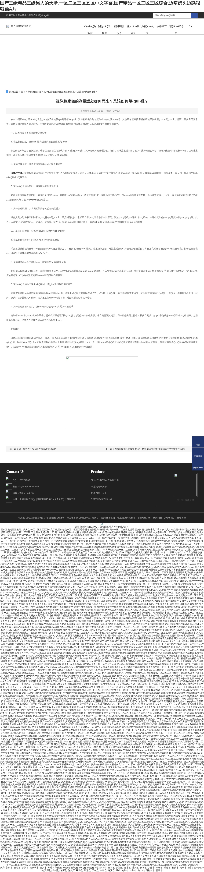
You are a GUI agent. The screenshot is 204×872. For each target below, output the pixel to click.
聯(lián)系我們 (176, 30)
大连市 (151, 867)
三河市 (43, 867)
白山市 (141, 870)
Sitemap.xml (144, 517)
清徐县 (167, 867)
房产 (2, 867)
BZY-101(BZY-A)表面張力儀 (105, 480)
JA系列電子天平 (99, 493)
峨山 (118, 870)
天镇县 (95, 870)
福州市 (175, 867)
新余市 (9, 867)
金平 (196, 867)
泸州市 (25, 867)
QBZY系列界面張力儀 (101, 499)
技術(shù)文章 (147, 30)
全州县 (74, 867)
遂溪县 (111, 870)
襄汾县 (17, 867)
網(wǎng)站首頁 (90, 30)
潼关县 (135, 867)
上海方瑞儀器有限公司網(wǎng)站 (32, 15)
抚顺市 (159, 870)
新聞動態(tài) (119, 30)
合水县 (127, 867)
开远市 (66, 867)
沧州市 (125, 870)
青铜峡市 (34, 867)
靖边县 (87, 870)
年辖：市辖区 (54, 867)
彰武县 (82, 867)
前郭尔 (103, 867)
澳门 (190, 867)
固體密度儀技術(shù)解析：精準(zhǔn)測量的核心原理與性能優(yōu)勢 (149, 449)
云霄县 (111, 867)
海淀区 (71, 870)
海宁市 (183, 867)
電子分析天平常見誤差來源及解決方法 (37, 449)
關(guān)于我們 (104, 30)
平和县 (79, 870)
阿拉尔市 (150, 870)
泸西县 (90, 867)
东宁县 (159, 867)
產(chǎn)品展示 (133, 30)
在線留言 (162, 26)
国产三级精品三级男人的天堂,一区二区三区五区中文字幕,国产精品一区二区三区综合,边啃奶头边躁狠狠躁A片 (55, 529)
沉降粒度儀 (16, 173)
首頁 (23, 91)
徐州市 (133, 870)
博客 (97, 867)
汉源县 (47, 870)
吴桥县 (143, 867)
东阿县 (63, 870)
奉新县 (103, 870)
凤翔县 (119, 867)
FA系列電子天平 (99, 486)
